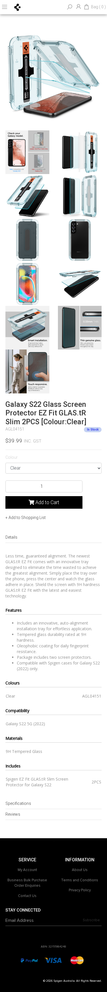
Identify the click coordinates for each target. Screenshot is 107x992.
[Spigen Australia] (18, 7)
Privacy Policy (80, 890)
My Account (27, 870)
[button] (25, 517)
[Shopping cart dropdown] (86, 7)
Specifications (18, 803)
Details (11, 537)
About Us (80, 870)
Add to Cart (46, 502)
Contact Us (27, 896)
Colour (11, 457)
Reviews (12, 814)
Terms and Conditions (79, 880)
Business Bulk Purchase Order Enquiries (27, 883)
